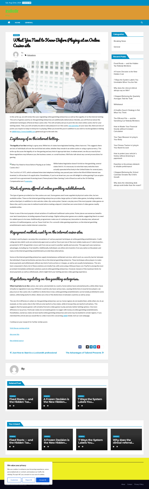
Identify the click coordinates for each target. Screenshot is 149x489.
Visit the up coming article (19, 328)
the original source (17, 340)
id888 (65, 316)
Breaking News (120, 41)
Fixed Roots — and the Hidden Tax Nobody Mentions (21, 402)
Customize (14, 480)
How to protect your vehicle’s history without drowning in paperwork (125, 156)
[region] (28, 473)
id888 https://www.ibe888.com (23, 131)
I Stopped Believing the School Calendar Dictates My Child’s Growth (126, 174)
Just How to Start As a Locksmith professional (34, 353)
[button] (142, 22)
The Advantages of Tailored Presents (84, 353)
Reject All (29, 480)
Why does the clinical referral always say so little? (125, 442)
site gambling (74, 126)
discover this (14, 334)
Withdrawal (118, 104)
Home (17, 23)
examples (28, 181)
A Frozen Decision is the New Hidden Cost (56, 402)
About (123, 484)
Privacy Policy (139, 484)
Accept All (42, 480)
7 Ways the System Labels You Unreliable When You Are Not (90, 444)
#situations (31, 55)
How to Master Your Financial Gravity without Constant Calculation (125, 129)
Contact (129, 484)
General (29, 23)
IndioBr (11, 11)
